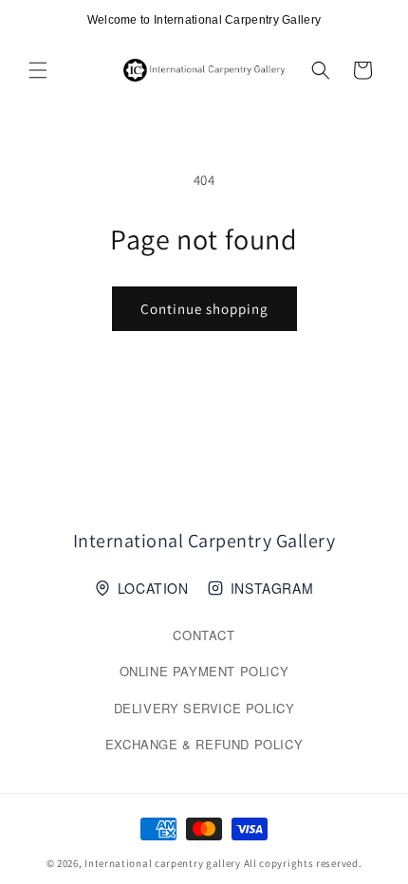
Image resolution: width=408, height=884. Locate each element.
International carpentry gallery (162, 863)
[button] (38, 70)
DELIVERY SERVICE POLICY (204, 708)
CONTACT (203, 635)
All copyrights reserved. (303, 863)
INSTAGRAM (272, 588)
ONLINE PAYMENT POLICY (204, 671)
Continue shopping (204, 309)
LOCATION (153, 588)
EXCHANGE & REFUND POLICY (204, 744)
